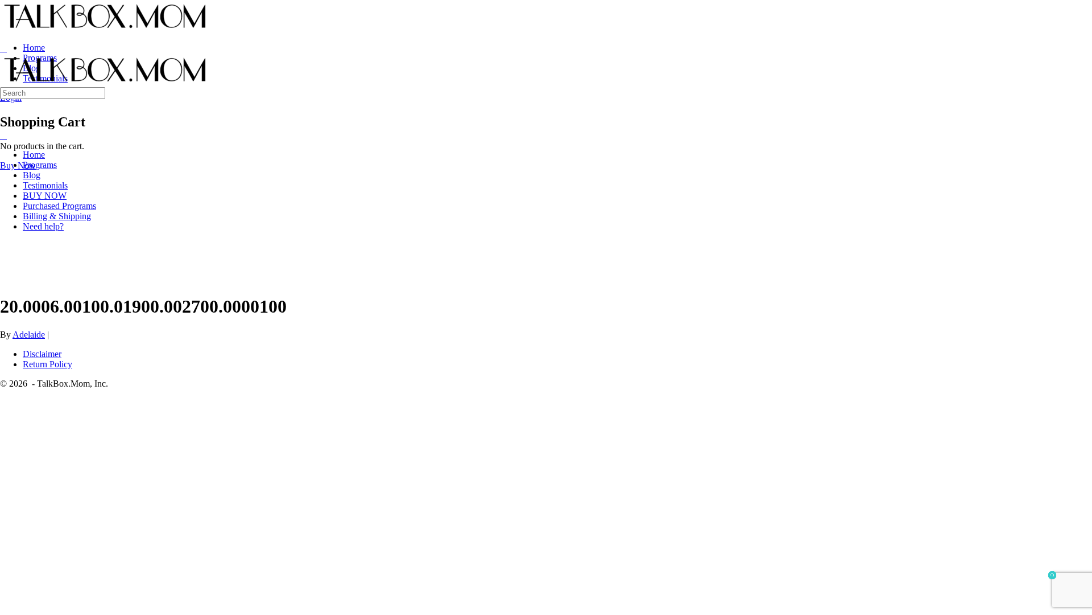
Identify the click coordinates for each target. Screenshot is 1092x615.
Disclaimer (42, 354)
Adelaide (29, 334)
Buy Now (18, 165)
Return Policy (47, 364)
